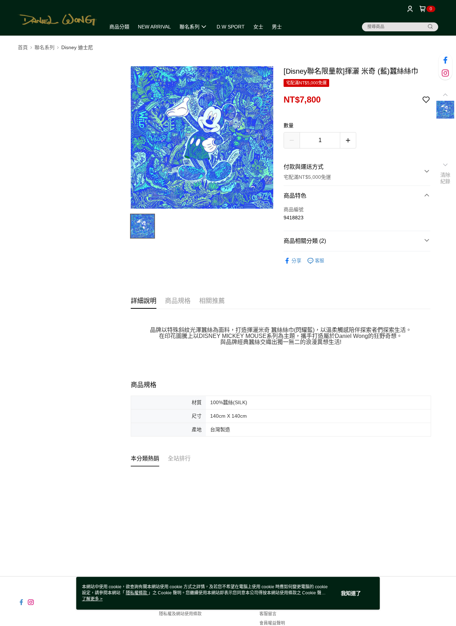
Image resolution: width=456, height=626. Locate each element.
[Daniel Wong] (57, 18)
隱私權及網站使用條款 (180, 613)
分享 (296, 261)
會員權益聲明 (272, 623)
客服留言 (267, 613)
